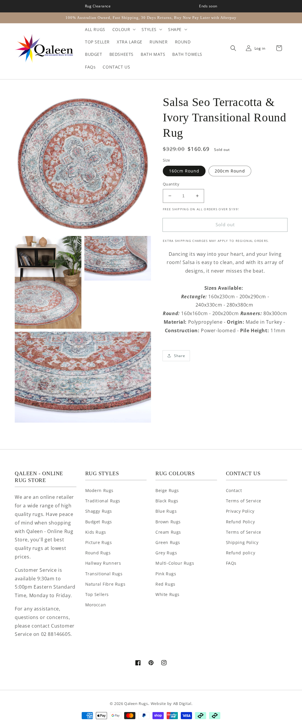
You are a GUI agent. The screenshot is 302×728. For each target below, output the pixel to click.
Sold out (225, 224)
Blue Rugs (166, 511)
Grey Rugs (166, 553)
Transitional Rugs (104, 573)
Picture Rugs (98, 542)
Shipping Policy (242, 542)
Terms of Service (244, 501)
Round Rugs (98, 553)
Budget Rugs (98, 522)
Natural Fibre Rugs (105, 584)
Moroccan (95, 605)
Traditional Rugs (103, 501)
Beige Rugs (167, 490)
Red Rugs (165, 584)
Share (179, 355)
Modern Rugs (99, 490)
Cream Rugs (168, 532)
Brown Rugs (168, 522)
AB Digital (182, 703)
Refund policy (240, 553)
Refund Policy (240, 522)
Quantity (171, 184)
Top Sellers (97, 594)
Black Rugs (166, 501)
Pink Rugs (165, 573)
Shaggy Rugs (98, 511)
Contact (234, 490)
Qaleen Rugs (136, 703)
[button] (232, 48)
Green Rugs (167, 542)
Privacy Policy (240, 511)
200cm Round (230, 171)
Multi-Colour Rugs (174, 563)
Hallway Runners (103, 563)
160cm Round (184, 171)
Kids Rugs (95, 532)
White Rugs (167, 594)
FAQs (231, 563)
